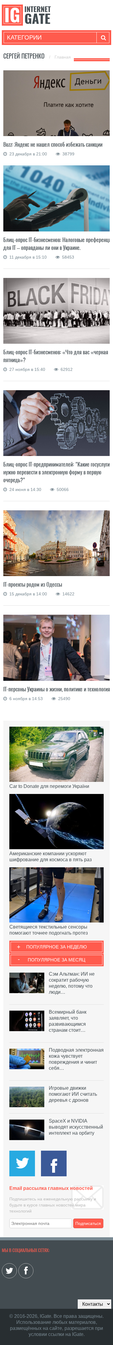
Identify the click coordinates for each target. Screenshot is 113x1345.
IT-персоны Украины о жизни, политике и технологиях (57, 689)
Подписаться (88, 1223)
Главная (63, 57)
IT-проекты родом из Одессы (32, 584)
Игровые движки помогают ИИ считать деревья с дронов (73, 1094)
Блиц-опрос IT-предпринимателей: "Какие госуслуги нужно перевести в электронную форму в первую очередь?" (56, 472)
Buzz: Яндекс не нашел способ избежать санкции (52, 144)
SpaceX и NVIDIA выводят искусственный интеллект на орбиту (76, 1127)
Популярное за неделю (56, 946)
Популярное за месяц (56, 959)
